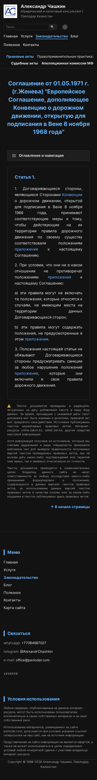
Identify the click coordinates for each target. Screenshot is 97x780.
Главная (11, 36)
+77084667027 (33, 643)
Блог (75, 36)
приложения (26, 249)
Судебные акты (24, 63)
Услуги (26, 36)
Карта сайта (14, 607)
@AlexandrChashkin (36, 651)
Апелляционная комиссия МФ (67, 63)
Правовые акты (20, 56)
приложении (36, 339)
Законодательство (51, 36)
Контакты (31, 45)
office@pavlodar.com (33, 660)
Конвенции (72, 194)
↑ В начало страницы (70, 506)
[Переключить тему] (64, 27)
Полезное (12, 45)
